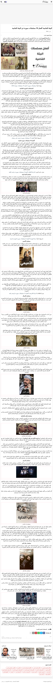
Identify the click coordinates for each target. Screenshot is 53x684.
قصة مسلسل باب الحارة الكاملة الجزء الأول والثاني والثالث (27, 657)
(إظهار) (45, 35)
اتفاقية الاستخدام (16, 681)
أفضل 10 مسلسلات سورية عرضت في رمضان (23, 138)
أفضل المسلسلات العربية (27, 667)
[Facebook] (44, 633)
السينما (18, 667)
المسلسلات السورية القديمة (40, 25)
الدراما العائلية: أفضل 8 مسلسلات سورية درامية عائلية (22, 172)
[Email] (33, 633)
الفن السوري (48, 669)
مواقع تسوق (48, 674)
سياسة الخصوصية (8, 681)
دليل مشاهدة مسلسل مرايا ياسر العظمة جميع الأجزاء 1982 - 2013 (9, 657)
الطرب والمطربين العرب (11, 667)
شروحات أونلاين (41, 672)
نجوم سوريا (41, 674)
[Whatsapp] (38, 633)
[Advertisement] (26, 14)
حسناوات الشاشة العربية (6, 669)
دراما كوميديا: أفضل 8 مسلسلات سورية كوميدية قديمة (23, 239)
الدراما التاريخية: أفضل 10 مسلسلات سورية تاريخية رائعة (23, 293)
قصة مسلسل (34, 672)
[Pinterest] (36, 633)
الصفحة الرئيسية (49, 25)
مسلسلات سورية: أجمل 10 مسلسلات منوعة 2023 (24, 85)
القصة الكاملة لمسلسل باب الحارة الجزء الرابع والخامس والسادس (44, 657)
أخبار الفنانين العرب (36, 667)
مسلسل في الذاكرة (26, 672)
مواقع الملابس (5, 672)
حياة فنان (48, 672)
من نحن (3, 681)
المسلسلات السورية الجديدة (29, 669)
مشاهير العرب (17, 672)
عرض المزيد (4, 645)
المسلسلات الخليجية (39, 669)
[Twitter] (41, 633)
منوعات (11, 672)
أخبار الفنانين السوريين (46, 667)
